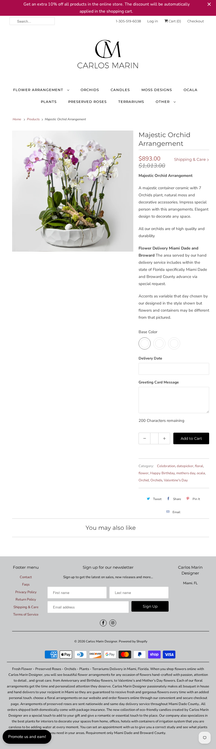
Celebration (166, 466)
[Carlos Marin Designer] (108, 56)
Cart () (174, 21)
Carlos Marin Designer (101, 641)
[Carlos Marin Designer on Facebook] (103, 623)
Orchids (90, 90)
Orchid (144, 480)
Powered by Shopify (133, 641)
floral (199, 466)
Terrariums (131, 101)
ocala (201, 473)
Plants (49, 101)
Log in (152, 21)
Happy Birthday (162, 473)
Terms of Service (25, 614)
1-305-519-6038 (128, 21)
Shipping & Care (190, 159)
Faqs (26, 584)
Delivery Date (150, 358)
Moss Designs (156, 90)
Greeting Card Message (159, 382)
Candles (120, 90)
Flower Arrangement (39, 90)
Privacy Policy (26, 592)
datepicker (185, 466)
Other (163, 101)
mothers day (185, 473)
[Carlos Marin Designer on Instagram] (112, 623)
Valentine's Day (176, 480)
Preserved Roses (87, 101)
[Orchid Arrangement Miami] (72, 191)
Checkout (195, 21)
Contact (26, 577)
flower (144, 473)
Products (33, 119)
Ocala (191, 90)
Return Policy (26, 599)
